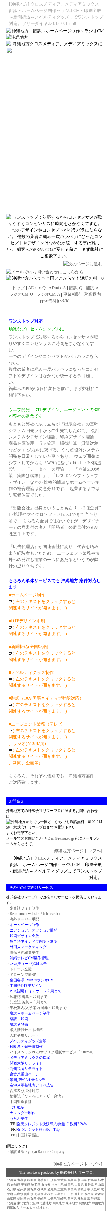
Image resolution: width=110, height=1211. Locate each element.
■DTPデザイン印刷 (42, 627)
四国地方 (13, 1207)
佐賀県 (31, 1198)
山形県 (52, 1180)
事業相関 (71, 294)
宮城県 (62, 1180)
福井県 (21, 1189)
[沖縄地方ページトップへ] (77, 851)
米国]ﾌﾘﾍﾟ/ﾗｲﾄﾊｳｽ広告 (27, 1080)
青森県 (21, 1180)
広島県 (59, 1194)
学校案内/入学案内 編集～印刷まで (38, 1008)
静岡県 (69, 1184)
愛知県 (52, 1189)
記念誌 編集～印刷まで (28, 1002)
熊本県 (72, 1198)
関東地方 (59, 1203)
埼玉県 (35, 1184)
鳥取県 (38, 1194)
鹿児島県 (84, 1198)
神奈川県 (57, 1184)
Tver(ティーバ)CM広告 (28, 963)
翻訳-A (92, 288)
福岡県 (21, 1198)
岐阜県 (41, 1189)
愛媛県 (99, 1194)
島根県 (48, 1194)
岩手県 (41, 1180)
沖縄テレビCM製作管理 (29, 958)
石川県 (11, 1189)
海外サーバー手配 (24, 919)
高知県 (11, 1198)
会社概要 (17, 1107)
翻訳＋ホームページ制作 (30, 1013)
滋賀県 (31, 1189)
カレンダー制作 (22, 1113)
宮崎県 (62, 1198)
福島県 (72, 1180)
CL (48, 1207)
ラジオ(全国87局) (29, 743)
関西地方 (85, 1203)
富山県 (99, 1184)
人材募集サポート (24, 1035)
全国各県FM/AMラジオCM (32, 980)
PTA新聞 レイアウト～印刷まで (35, 991)
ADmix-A (57, 288)
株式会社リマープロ (76, 1172)
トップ (18, 288)
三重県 (62, 1189)
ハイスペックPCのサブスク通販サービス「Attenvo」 (53, 1052)
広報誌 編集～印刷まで (28, 997)
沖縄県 (95, 1198)
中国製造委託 (21, 1102)
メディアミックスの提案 (30, 1057)
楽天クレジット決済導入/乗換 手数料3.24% (52, 1124)
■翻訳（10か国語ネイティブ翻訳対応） (46, 698)
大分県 (52, 1198)
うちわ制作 (19, 1118)
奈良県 (72, 1189)
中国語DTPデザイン (26, 985)
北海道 (11, 1180)
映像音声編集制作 (24, 952)
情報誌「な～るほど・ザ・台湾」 (37, 1096)
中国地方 (98, 1203)
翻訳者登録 (19, 1024)
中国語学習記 (28, 1135)
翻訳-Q (75, 288)
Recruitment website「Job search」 (36, 914)
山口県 (69, 1194)
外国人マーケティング (28, 947)
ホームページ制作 (24, 925)
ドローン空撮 (21, 969)
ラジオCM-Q (21, 294)
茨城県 (15, 1184)
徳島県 (89, 1194)
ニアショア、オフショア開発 (33, 930)
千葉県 (25, 1184)
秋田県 (31, 1180)
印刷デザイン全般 (24, 936)
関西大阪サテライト (26, 1063)
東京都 (45, 1184)
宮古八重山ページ (24, 1074)
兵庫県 (18, 1194)
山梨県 (79, 1184)
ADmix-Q (37, 288)
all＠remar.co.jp (62, 838)
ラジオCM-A (48, 294)
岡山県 (28, 1194)
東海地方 (72, 1203)
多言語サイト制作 (24, 908)
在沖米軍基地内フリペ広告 (32, 1085)
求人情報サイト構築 (26, 1030)
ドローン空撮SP (23, 974)
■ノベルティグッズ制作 (31, 672)
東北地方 (23, 1203)
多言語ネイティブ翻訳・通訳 (33, 941)
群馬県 (92, 1180)
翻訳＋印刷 (19, 1019)
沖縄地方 (39, 1207)
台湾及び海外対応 (24, 1091)
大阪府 (95, 1189)
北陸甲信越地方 (41, 1203)
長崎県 (41, 1198)
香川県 (79, 1194)
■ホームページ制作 (27, 595)
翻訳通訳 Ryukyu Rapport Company (37, 1152)
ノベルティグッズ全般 (28, 1041)
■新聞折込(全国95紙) (28, 646)
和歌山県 (84, 1189)
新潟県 (82, 1180)
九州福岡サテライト (26, 1069)
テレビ (56, 724)
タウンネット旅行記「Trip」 (40, 1129)
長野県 (89, 1184)
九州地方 (26, 1207)
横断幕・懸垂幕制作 (26, 1046)
